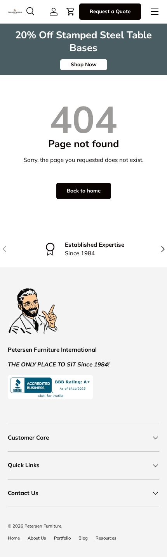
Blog (83, 538)
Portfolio (62, 538)
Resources (106, 538)
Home (14, 538)
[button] (70, 11)
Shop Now (84, 64)
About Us (37, 538)
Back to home (84, 190)
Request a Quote (110, 11)
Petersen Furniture (42, 526)
